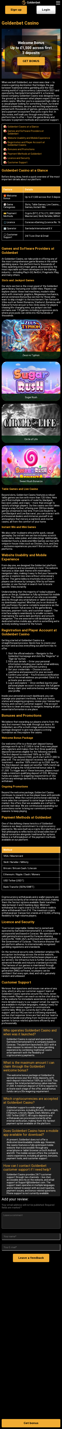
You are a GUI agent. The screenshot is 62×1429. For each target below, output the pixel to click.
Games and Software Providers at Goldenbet (26, 132)
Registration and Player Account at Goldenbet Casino (26, 143)
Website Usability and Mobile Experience (29, 138)
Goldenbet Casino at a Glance (23, 126)
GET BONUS (31, 61)
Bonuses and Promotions (21, 149)
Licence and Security (19, 158)
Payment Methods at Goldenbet (25, 153)
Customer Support (17, 162)
